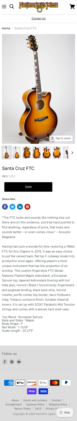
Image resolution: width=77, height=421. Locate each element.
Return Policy (23, 408)
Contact (56, 400)
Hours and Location (35, 400)
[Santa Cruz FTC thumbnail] (6, 152)
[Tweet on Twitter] (12, 207)
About (15, 400)
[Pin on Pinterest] (27, 207)
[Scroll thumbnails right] (71, 152)
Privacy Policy (54, 408)
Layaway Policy (35, 404)
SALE (38, 408)
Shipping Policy (58, 404)
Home (6, 28)
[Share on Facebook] (5, 207)
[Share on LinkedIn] (20, 207)
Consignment (13, 404)
